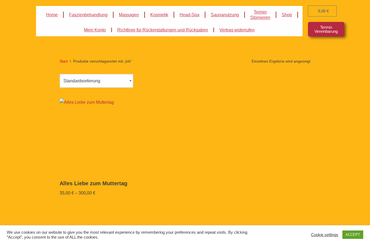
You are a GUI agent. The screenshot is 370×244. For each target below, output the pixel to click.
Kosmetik (159, 14)
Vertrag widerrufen (237, 30)
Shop (287, 14)
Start (64, 61)
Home (52, 14)
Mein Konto (95, 30)
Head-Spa (189, 14)
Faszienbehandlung (88, 14)
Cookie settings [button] (324, 235)
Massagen (129, 14)
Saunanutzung (225, 14)
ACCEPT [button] (353, 235)
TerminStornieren (260, 15)
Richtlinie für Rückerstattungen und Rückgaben (162, 30)
